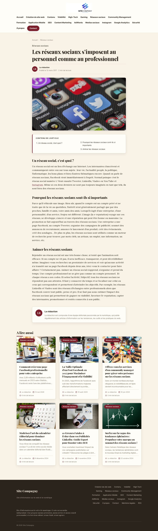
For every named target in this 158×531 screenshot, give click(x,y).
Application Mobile (36, 22)
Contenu (51, 17)
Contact (33, 28)
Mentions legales (128, 503)
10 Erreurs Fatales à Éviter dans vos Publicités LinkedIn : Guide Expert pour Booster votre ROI (76, 437)
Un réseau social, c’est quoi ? (50, 143)
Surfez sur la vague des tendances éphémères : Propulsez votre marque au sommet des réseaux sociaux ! (121, 437)
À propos (20, 28)
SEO (50, 22)
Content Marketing (62, 22)
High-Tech (73, 17)
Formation (21, 22)
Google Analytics (121, 22)
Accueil (20, 17)
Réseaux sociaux (97, 17)
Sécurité (136, 22)
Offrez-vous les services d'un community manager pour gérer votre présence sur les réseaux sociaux (119, 371)
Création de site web (35, 17)
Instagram (106, 22)
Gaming (84, 17)
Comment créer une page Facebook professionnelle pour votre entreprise (33, 370)
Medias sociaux (92, 22)
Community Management (119, 17)
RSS (139, 503)
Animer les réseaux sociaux (94, 149)
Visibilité (62, 17)
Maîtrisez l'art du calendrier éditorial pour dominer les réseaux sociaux (35, 436)
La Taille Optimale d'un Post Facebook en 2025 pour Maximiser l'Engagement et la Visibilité (77, 371)
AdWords (78, 22)
